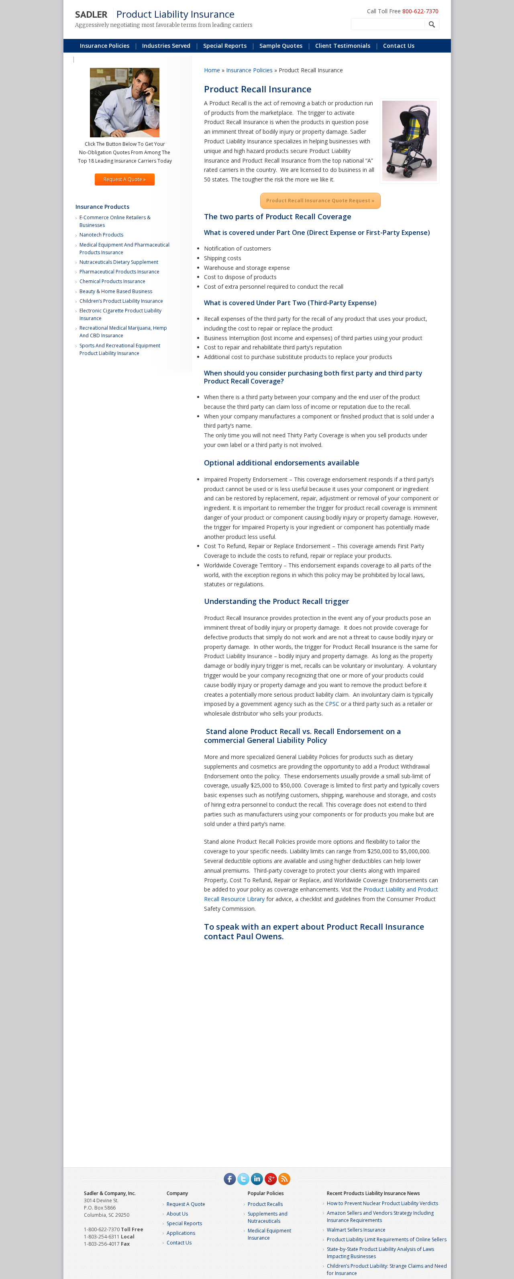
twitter (243, 1179)
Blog (86, 59)
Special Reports (184, 1223)
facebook (229, 1179)
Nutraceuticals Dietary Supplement (119, 262)
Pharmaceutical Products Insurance (119, 271)
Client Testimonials (342, 45)
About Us (177, 1213)
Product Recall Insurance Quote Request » (320, 200)
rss (284, 1179)
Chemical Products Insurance (112, 281)
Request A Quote (186, 1204)
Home (212, 70)
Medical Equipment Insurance (269, 1234)
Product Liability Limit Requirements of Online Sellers (387, 1239)
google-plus (270, 1179)
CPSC (332, 704)
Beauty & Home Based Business (116, 291)
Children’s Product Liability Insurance (121, 301)
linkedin (257, 1179)
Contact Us (398, 45)
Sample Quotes (280, 45)
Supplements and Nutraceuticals (268, 1217)
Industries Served (166, 45)
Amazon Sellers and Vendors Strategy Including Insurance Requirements (380, 1217)
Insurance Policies (104, 45)
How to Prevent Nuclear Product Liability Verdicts (382, 1203)
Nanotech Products (101, 234)
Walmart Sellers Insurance (356, 1229)
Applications (181, 1233)
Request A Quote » (125, 179)
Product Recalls (265, 1204)
